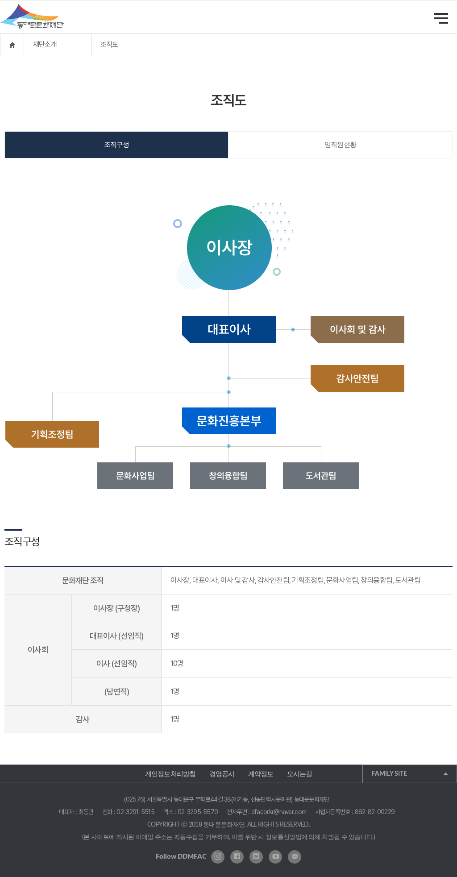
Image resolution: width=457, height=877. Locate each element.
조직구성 (116, 144)
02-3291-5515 (135, 811)
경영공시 (222, 773)
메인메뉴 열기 (441, 18)
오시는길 (299, 773)
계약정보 (261, 773)
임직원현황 (340, 144)
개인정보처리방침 (170, 773)
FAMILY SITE (389, 774)
